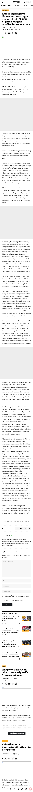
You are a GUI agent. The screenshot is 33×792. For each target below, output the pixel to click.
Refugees (26, 521)
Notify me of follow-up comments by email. (16, 596)
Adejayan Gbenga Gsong (9, 623)
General (5, 741)
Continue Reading (16, 733)
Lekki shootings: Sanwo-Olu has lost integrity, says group (11, 618)
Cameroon (20, 521)
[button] (3, 2)
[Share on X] (5, 33)
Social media (6, 715)
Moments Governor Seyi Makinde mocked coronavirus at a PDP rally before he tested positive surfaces (10, 630)
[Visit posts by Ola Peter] (3, 535)
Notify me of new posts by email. (13, 600)
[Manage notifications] (30, 788)
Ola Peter (5, 27)
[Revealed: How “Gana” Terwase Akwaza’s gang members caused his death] (26, 654)
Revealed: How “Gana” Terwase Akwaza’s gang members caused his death (10, 654)
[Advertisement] (16, 114)
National (5, 10)
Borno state (13, 521)
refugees (13, 74)
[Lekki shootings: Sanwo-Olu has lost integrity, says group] (26, 618)
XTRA (4, 666)
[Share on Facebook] (7, 789)
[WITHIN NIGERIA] (16, 2)
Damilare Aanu (6, 678)
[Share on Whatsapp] (14, 789)
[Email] (9, 33)
